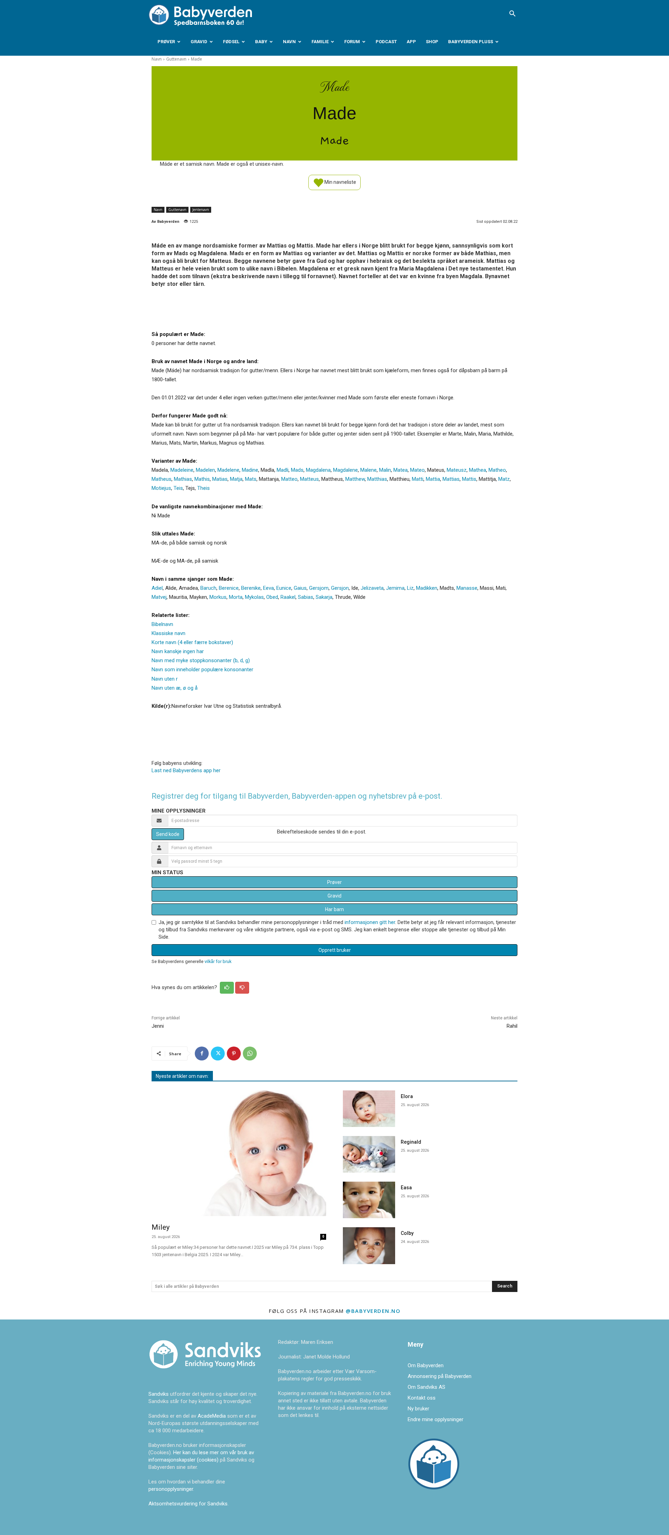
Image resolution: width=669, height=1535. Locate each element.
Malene (368, 470)
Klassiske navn (168, 633)
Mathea (477, 470)
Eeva (268, 588)
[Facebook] (202, 1053)
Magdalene (345, 470)
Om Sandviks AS (426, 1387)
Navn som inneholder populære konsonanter (202, 669)
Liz (410, 588)
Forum (352, 41)
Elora (407, 1096)
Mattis (469, 479)
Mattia (433, 479)
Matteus (309, 479)
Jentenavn (200, 209)
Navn (289, 41)
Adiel (157, 588)
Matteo (289, 479)
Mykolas (254, 597)
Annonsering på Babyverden (439, 1376)
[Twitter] (218, 1053)
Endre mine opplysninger (435, 1419)
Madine (250, 470)
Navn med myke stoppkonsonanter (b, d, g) (201, 660)
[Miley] (239, 1153)
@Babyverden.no (373, 1310)
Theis (203, 488)
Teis (178, 488)
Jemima (395, 588)
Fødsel (231, 41)
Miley (161, 1227)
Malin (385, 470)
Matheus (161, 479)
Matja (236, 479)
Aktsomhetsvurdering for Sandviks (188, 1504)
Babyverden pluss (470, 41)
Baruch (208, 588)
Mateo (417, 470)
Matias (220, 479)
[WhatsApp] (250, 1053)
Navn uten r (165, 679)
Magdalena (318, 470)
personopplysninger (170, 1489)
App (411, 41)
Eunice (283, 588)
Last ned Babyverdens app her (186, 770)
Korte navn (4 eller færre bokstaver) (192, 642)
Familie (320, 41)
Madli (283, 470)
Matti (417, 479)
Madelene (228, 470)
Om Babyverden (426, 1365)
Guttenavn (176, 59)
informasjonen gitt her (370, 922)
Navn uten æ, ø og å (175, 688)
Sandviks (158, 1394)
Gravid (199, 41)
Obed (272, 597)
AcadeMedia (212, 1416)
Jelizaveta (372, 588)
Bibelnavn (162, 624)
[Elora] (369, 1108)
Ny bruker (418, 1408)
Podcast (386, 41)
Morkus (217, 597)
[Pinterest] (234, 1053)
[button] (512, 14)
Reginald (411, 1142)
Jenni (158, 1026)
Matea (400, 470)
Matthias (377, 479)
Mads (297, 470)
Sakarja (324, 597)
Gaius (300, 588)
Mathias (183, 479)
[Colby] (369, 1245)
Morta (236, 597)
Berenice (229, 588)
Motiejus (161, 488)
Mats (250, 479)
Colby (407, 1233)
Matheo (497, 470)
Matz (504, 479)
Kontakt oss (422, 1398)
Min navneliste (339, 182)
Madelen (205, 470)
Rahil (512, 1026)
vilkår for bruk (218, 961)
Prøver (166, 41)
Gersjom (319, 588)
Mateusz (457, 470)
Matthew (355, 479)
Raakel (287, 597)
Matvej (159, 597)
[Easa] (369, 1200)
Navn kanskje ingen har (178, 651)
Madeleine (181, 470)
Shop (432, 41)
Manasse (466, 588)
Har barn (334, 909)
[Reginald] (369, 1154)
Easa (406, 1187)
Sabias (305, 597)
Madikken (426, 588)
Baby (261, 41)
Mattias (451, 479)
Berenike (251, 588)
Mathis (202, 479)
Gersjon (340, 588)
